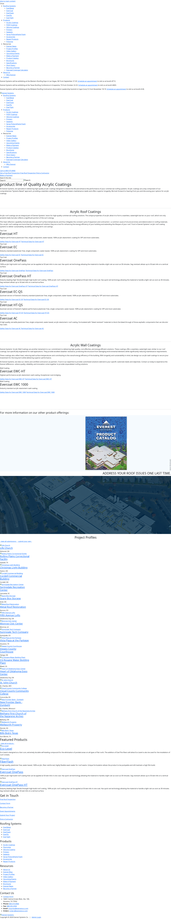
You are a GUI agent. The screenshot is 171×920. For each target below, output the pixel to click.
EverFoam (10, 13)
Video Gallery (11, 51)
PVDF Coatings (11, 25)
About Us (6, 72)
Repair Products (12, 39)
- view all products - (7, 743)
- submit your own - (24, 541)
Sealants (9, 32)
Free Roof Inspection (8, 799)
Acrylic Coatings (12, 22)
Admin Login (36, 917)
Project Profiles (12, 49)
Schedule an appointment (87, 81)
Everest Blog (7, 872)
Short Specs (10, 65)
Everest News (11, 46)
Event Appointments (7, 811)
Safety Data (10, 241)
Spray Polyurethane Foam (16, 34)
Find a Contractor (6, 819)
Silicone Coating (9, 850)
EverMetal (10, 8)
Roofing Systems (9, 6)
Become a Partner (13, 68)
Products (6, 20)
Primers (9, 30)
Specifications (11, 63)
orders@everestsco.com (18, 911)
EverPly (9, 15)
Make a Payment (12, 56)
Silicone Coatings (12, 27)
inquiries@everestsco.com (18, 908)
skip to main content (7, 1)
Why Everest (11, 75)
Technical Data (32, 241)
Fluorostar (7, 847)
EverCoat (9, 11)
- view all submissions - (8, 541)
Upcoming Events (12, 53)
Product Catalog (12, 58)
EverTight (9, 18)
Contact (6, 77)
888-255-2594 (12, 906)
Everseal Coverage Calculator (17, 70)
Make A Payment (9, 881)
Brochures (10, 61)
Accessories (10, 37)
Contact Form (5, 803)
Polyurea (9, 41)
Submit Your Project (7, 815)
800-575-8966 (14, 904)
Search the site (5, 178)
